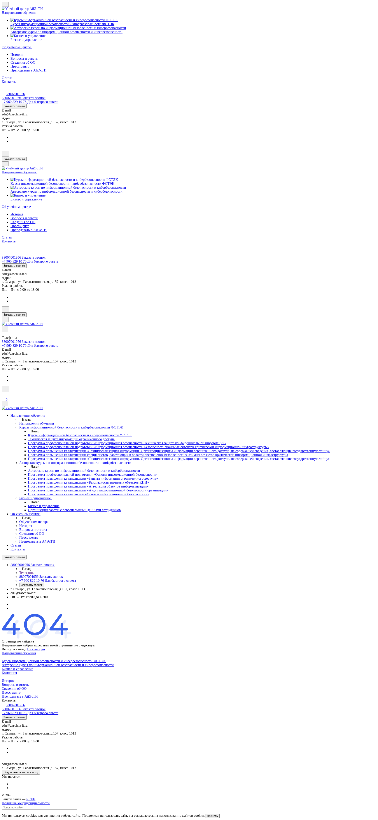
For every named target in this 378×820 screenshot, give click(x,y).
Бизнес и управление (17, 669)
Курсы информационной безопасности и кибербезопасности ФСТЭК (54, 661)
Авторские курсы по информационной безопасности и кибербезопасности (58, 665)
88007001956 (15, 94)
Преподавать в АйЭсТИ (28, 70)
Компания (9, 673)
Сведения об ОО (22, 62)
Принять (212, 816)
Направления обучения (19, 653)
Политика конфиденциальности (26, 803)
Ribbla (30, 799)
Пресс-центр (19, 66)
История (16, 54)
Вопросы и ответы (24, 58)
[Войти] (4, 395)
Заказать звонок (14, 106)
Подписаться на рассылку (21, 772)
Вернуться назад (14, 649)
